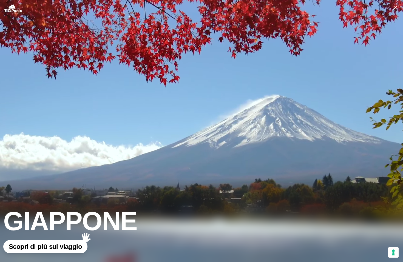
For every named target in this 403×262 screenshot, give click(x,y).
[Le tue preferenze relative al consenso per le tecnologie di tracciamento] (393, 252)
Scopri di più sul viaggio (45, 246)
